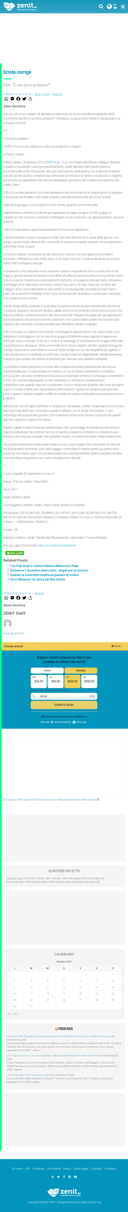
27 (80, 1000)
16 (15, 993)
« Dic (9, 1014)
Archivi (57, 94)
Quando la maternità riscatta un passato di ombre (44, 575)
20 (80, 993)
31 (31, 1006)
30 (15, 1006)
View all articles (13, 633)
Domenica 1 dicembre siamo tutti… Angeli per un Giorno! (49, 570)
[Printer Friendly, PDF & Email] (14, 553)
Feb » (15, 1014)
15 (113, 987)
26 (64, 1000)
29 (113, 1000)
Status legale (80, 1168)
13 (80, 987)
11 (47, 987)
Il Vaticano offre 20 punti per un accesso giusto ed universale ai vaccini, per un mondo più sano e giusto (61, 1036)
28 (96, 1000)
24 (31, 1000)
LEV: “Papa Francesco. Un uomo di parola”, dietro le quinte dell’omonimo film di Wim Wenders (55, 1055)
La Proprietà (53, 1168)
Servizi (67, 1168)
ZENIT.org (52, 162)
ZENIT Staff (42, 94)
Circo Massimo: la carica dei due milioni (37, 579)
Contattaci (110, 1168)
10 (31, 987)
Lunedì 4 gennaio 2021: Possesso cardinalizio (31, 1075)
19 (64, 993)
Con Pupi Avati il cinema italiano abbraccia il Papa (44, 566)
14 (96, 987)
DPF (28, 1168)
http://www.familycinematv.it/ (57, 545)
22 (113, 993)
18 (47, 993)
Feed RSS (65, 1029)
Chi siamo (17, 1168)
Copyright (96, 1168)
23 (15, 1000)
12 (64, 987)
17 (31, 993)
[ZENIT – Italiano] (36, 6)
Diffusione (38, 1168)
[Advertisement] (64, 38)
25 (47, 1000)
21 (96, 993)
